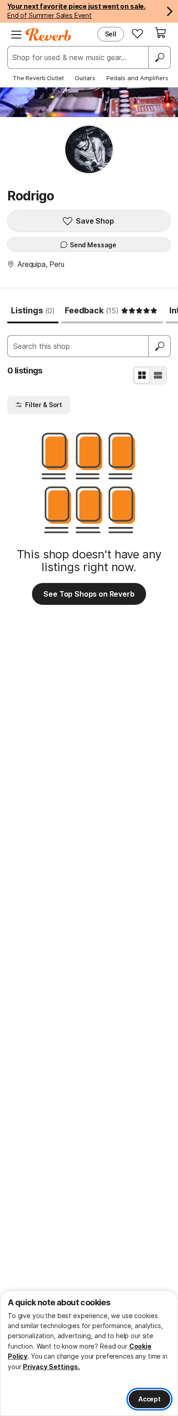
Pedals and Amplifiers (137, 78)
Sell (110, 34)
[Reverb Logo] (48, 34)
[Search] (159, 57)
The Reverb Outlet (38, 78)
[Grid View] (142, 375)
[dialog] (89, 1353)
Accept (149, 1399)
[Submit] (160, 346)
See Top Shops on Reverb (88, 593)
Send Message (93, 245)
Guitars (85, 78)
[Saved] (137, 33)
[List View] (158, 375)
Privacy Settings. (51, 1366)
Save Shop (95, 220)
